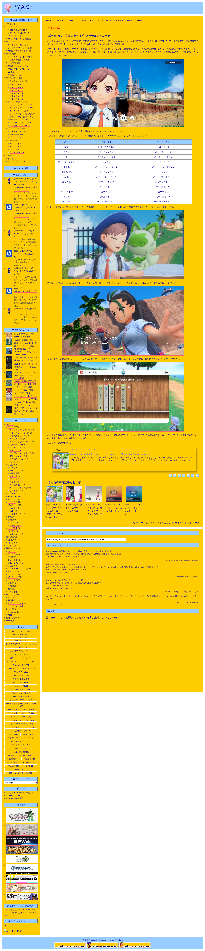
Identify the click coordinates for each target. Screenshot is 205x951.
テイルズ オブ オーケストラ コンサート (21, 705)
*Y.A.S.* (24, 7)
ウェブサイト (13, 534)
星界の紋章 (13, 759)
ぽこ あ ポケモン (17, 152)
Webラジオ (13, 505)
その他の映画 (15, 525)
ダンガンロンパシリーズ (20, 453)
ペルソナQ (29, 738)
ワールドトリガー (21, 745)
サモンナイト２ (16, 87)
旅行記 (9, 537)
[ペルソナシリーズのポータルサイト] (22, 882)
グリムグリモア (16, 137)
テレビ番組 (12, 528)
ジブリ (13, 522)
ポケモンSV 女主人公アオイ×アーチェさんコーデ (79, 35)
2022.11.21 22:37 (171, 592)
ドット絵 (12, 158)
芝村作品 (13, 479)
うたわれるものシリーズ (20, 442)
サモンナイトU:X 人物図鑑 (19, 39)
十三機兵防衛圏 (16, 134)
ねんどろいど (21, 647)
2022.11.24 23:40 (183, 576)
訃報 (30, 766)
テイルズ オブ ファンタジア (21, 720)
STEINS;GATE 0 (21, 637)
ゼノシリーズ (15, 450)
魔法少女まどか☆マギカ (20, 773)
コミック (12, 502)
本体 (10, 597)
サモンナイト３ (16, 90)
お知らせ (10, 618)
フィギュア (14, 491)
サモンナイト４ (16, 93)
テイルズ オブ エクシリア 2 (21, 108)
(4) (198, 523)
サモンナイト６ (16, 99)
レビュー (60, 20)
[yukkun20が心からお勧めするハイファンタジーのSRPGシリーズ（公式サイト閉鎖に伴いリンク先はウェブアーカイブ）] (22, 853)
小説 (10, 465)
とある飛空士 (15, 482)
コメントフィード (54, 605)
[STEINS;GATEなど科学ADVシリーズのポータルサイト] (22, 873)
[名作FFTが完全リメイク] (22, 834)
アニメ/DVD (13, 563)
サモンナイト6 (21, 672)
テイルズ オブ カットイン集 (20, 48)
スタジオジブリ (21, 679)
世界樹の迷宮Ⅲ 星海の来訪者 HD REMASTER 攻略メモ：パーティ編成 (25, 343)
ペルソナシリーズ (17, 439)
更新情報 (29, 759)
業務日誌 (12, 612)
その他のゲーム (14, 75)
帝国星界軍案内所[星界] (18, 30)
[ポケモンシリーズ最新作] (22, 822)
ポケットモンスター (185, 523)
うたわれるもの (14, 644)
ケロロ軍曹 (12, 668)
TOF (11, 511)
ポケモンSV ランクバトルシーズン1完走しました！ (113, 509)
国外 (10, 543)
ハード (13, 462)
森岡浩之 (12, 762)
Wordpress (21, 640)
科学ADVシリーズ (17, 436)
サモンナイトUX (20, 675)
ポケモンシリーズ (85, 20)
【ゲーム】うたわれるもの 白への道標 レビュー (25, 271)
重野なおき (21, 769)
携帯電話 (12, 531)
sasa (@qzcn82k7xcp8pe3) (189, 560)
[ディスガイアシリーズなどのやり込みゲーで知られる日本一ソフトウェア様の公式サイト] (22, 899)
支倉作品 (13, 476)
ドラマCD (12, 499)
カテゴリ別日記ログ (16, 161)
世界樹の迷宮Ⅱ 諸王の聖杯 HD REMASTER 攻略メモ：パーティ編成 (25, 384)
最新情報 (10, 548)
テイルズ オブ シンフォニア (21, 710)
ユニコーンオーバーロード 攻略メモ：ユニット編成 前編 (26, 367)
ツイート (9, 925)
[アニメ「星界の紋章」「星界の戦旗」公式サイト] (22, 844)
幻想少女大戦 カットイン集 (19, 51)
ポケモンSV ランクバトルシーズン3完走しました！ (133, 509)
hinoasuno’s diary (13, 795)
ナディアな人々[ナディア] (19, 33)
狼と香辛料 (28, 762)
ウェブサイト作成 (15, 606)
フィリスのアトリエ (21, 731)
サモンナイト (15, 84)
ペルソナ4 (29, 734)
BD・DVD (12, 496)
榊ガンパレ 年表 (15, 36)
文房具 (11, 557)
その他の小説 (15, 485)
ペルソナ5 (12, 738)
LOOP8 (11, 72)
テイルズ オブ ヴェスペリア (22, 122)
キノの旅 (11, 661)
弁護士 (9, 609)
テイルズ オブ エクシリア (21, 105)
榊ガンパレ (14, 470)
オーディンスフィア (18, 131)
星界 (12, 468)
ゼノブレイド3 (16, 146)
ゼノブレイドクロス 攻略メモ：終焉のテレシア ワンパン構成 (25, 375)
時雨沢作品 (14, 473)
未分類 (9, 620)
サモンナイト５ (16, 96)
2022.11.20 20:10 (171, 560)
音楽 (10, 517)
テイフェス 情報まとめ (18, 45)
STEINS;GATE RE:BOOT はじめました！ (25, 234)
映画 (10, 519)
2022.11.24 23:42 (183, 602)
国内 (10, 540)
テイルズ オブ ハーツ (21, 717)
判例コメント (13, 615)
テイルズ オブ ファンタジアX (22, 114)
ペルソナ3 (12, 734)
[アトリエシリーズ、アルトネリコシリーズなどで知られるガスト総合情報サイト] (22, 892)
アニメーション (14, 493)
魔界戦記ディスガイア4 (18, 66)
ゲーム (71, 20)
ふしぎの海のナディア (21, 651)
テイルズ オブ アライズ (20, 125)
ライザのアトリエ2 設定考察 (20, 57)
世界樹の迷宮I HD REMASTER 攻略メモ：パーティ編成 (25, 352)
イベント (12, 508)
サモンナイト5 (28, 668)
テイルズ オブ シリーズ (20, 430)
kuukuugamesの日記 (15, 798)
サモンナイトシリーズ (19, 433)
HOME (49, 20)
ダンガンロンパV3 (21, 693)
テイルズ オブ (21, 697)
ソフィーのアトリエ (21, 689)
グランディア (15, 149)
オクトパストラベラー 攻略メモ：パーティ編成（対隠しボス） (25, 411)
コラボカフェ (15, 514)
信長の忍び (21, 748)
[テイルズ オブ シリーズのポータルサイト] (22, 862)
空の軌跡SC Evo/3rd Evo (18, 69)
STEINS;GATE (21, 634)
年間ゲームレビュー (15, 755)
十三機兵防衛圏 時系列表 (18, 60)
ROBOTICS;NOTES (21, 631)
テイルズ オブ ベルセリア (21, 119)
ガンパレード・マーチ (21, 658)
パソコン (12, 551)
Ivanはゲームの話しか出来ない (19, 792)
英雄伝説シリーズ (17, 444)
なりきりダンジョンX (19, 111)
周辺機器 (12, 600)
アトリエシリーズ (17, 456)
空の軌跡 (13, 766)
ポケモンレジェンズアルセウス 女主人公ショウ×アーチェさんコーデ (93, 509)
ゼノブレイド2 (16, 144)
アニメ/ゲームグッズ (17, 488)
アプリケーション (15, 603)
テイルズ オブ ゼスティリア (22, 117)
